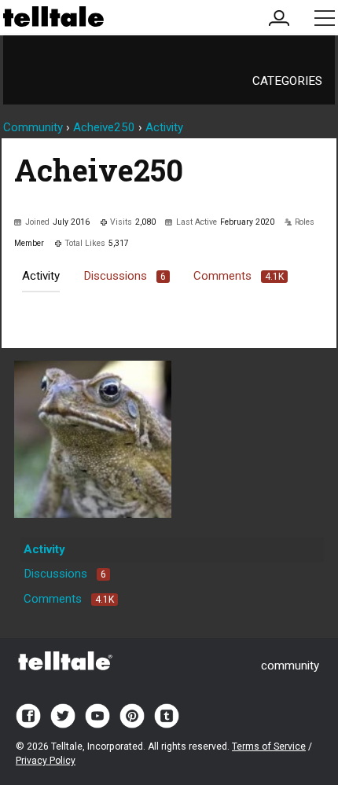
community (290, 665)
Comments (238, 276)
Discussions (124, 276)
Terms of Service (269, 746)
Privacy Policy (45, 760)
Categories (287, 81)
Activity (41, 276)
